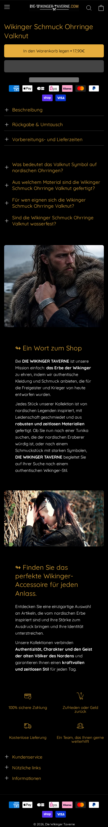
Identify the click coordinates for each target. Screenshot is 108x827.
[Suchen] (89, 8)
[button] (54, 66)
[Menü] (7, 7)
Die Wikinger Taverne (60, 824)
